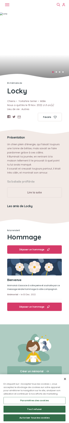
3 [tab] (60, 73)
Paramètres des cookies (34, 400)
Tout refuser (34, 409)
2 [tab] (57, 73)
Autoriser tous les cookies (34, 417)
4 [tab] (64, 73)
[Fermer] (65, 379)
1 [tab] (54, 73)
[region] (34, 398)
